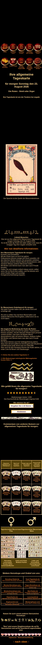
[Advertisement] (21, 22)
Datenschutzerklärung (25, 637)
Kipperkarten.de (12, 597)
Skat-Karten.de (32, 592)
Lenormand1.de (33, 597)
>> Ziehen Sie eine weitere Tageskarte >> (15, 355)
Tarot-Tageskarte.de (33, 580)
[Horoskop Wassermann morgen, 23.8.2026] (21, 47)
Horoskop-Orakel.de (12, 579)
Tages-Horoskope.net (32, 586)
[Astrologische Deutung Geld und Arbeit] (21, 557)
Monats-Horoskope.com (12, 585)
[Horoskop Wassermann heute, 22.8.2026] (13, 47)
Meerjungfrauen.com (32, 602)
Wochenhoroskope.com (12, 592)
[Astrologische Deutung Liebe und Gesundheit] (35, 557)
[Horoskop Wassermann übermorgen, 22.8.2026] (29, 47)
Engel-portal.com (12, 603)
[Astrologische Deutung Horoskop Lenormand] (8, 557)
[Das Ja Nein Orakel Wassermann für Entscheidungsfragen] (13, 65)
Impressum (13, 637)
